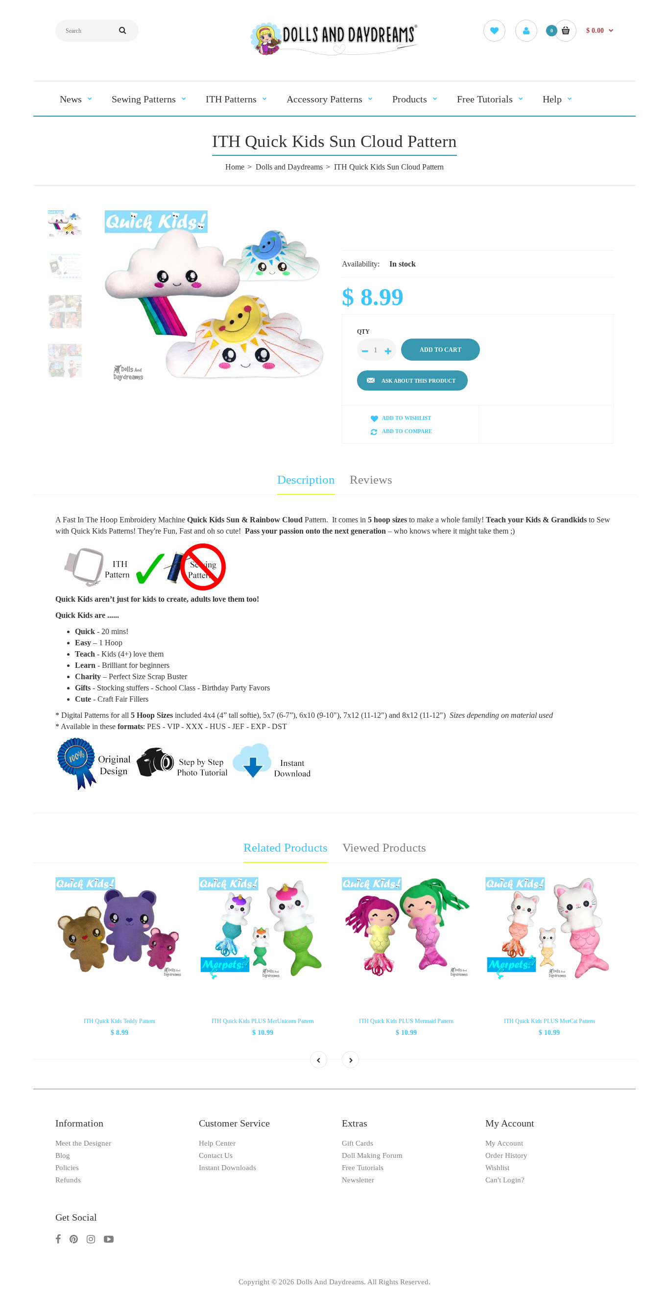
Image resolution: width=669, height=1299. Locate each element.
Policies (67, 1168)
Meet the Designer (83, 1143)
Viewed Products (384, 847)
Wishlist (497, 1168)
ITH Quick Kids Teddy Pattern (119, 1021)
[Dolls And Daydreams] (334, 54)
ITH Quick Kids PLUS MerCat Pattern (549, 1021)
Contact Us (216, 1155)
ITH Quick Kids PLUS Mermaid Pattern (406, 1021)
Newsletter (358, 1180)
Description (306, 479)
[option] (215, 299)
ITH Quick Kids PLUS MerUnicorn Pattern (263, 1021)
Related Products (285, 847)
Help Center (217, 1143)
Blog (62, 1155)
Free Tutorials (362, 1168)
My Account (504, 1143)
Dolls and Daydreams (289, 167)
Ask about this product (418, 381)
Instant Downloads (227, 1168)
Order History (506, 1155)
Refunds (68, 1180)
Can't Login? (505, 1180)
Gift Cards (357, 1143)
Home (234, 167)
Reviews (371, 479)
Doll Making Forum (372, 1155)
